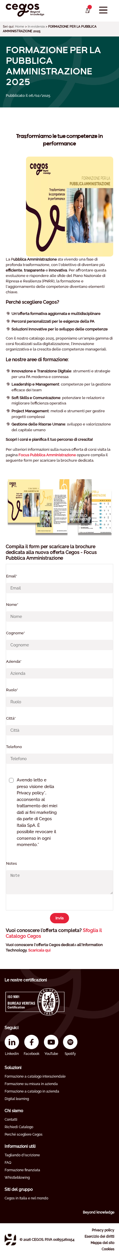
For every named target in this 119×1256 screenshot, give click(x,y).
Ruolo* (12, 690)
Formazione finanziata (22, 1170)
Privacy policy (103, 1230)
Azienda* (13, 661)
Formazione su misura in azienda (31, 1084)
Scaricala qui (39, 950)
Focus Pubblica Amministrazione (47, 455)
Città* (11, 718)
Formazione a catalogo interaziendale (35, 1076)
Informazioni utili (20, 1146)
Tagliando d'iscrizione (22, 1155)
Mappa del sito (102, 1243)
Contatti (11, 1120)
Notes (11, 863)
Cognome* (15, 633)
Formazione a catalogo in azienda (32, 1091)
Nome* (12, 604)
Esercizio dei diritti (99, 1236)
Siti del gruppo (19, 1189)
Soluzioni (13, 1067)
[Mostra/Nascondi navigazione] (103, 10)
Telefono (14, 747)
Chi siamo (14, 1110)
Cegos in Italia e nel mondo (26, 1198)
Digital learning (17, 1099)
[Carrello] (87, 10)
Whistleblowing (17, 1178)
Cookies (108, 1249)
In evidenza (36, 26)
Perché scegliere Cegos (23, 1134)
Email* (11, 576)
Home (19, 26)
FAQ (8, 1163)
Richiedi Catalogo (19, 1127)
